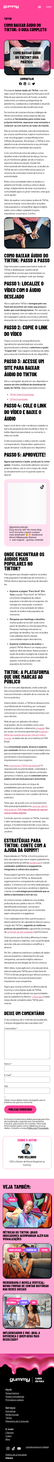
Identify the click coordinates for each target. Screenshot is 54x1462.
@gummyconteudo (18, 527)
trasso (9, 1458)
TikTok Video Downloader (22, 394)
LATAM (48, 7)
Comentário (10, 1028)
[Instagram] (8, 1448)
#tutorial (32, 537)
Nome (8, 1064)
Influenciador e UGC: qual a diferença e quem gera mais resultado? (21, 1336)
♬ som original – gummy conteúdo (26, 540)
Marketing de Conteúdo (17, 1421)
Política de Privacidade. (38, 1128)
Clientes (10, 1432)
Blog (8, 1439)
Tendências (31, 1250)
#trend (12, 537)
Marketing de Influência (13, 1301)
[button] (39, 7)
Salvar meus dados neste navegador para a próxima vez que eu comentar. (24, 1101)
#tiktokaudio (22, 537)
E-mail (8, 1075)
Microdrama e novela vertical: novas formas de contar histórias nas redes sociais (26, 1285)
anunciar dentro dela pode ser (26, 809)
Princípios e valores (15, 1399)
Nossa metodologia (15, 1396)
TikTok (12, 1199)
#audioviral (37, 535)
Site (6, 1086)
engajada (40, 728)
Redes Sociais (15, 1250)
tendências (34, 862)
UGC (33, 1302)
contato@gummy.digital (37, 1447)
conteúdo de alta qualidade (20, 932)
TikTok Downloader (19, 399)
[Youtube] (19, 1448)
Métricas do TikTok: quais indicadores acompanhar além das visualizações (26, 1235)
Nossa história (12, 1393)
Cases (8, 1436)
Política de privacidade (16, 1454)
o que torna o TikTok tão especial (24, 765)
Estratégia (11, 1411)
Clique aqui (37, 996)
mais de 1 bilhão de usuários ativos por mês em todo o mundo (26, 735)
